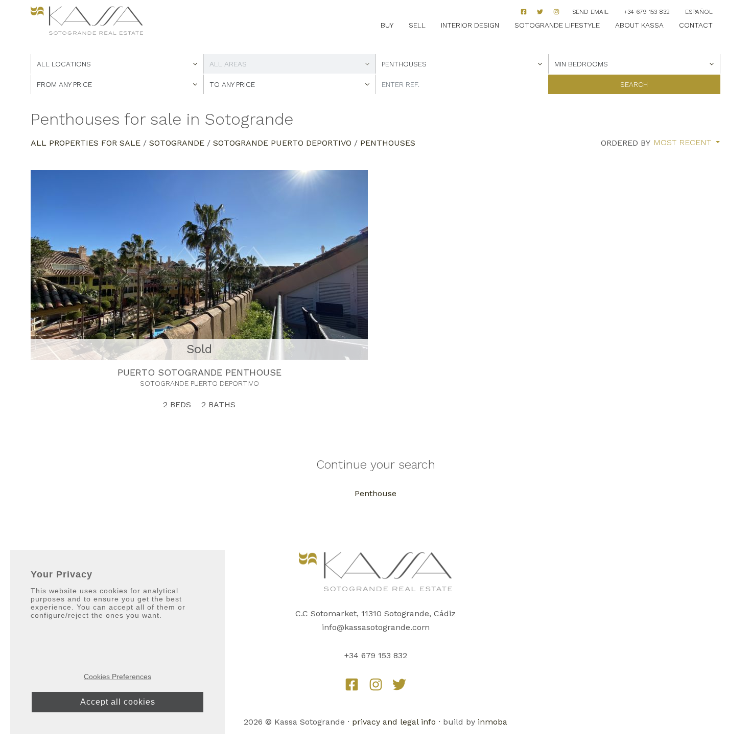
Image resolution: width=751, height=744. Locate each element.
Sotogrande (176, 143)
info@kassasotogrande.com (376, 627)
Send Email (590, 11)
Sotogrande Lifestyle (557, 25)
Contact (696, 25)
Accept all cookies (117, 702)
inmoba (492, 722)
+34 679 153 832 (647, 11)
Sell (417, 25)
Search (634, 84)
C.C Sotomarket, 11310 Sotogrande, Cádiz (375, 613)
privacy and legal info (394, 722)
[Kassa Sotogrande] (87, 20)
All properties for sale (85, 143)
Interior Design (470, 25)
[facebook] (524, 12)
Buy (387, 25)
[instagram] (556, 12)
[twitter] (399, 684)
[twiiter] (540, 12)
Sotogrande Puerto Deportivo (282, 143)
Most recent (683, 142)
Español (699, 11)
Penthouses (387, 143)
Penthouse (375, 493)
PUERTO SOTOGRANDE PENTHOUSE (199, 372)
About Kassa (639, 25)
